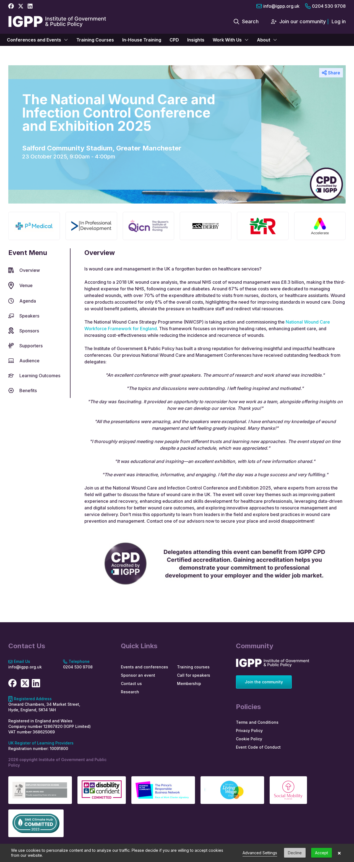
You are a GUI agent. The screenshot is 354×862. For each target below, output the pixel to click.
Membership (189, 683)
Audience (29, 360)
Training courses (193, 667)
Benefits (28, 390)
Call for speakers (193, 675)
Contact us (131, 683)
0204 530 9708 (329, 6)
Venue (26, 285)
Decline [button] (295, 852)
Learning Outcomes (39, 375)
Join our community (302, 21)
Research (130, 691)
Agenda (27, 301)
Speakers (29, 316)
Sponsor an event (138, 675)
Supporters (31, 345)
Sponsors (29, 331)
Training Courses (95, 40)
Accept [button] (321, 852)
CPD (174, 40)
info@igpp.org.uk (281, 6)
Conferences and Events (34, 40)
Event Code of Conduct (258, 747)
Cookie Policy (249, 738)
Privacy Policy (249, 730)
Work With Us (227, 40)
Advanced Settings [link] (260, 852)
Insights (195, 40)
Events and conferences (144, 667)
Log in (339, 21)
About (263, 40)
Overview (29, 270)
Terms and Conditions (257, 722)
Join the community (264, 681)
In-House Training (141, 40)
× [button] (339, 853)
